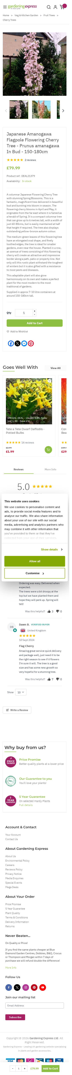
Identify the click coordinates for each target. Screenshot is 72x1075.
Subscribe (15, 1017)
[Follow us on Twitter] (17, 987)
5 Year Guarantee (15, 908)
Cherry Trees (9, 20)
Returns (10, 926)
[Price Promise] (10, 761)
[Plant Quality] (10, 781)
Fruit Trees (49, 15)
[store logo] (22, 6)
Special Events (13, 882)
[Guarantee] (10, 800)
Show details (49, 549)
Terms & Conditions (16, 917)
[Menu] (5, 7)
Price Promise (13, 904)
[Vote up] (49, 611)
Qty (9, 312)
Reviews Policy (14, 869)
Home (6, 15)
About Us (10, 856)
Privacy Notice (13, 874)
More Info (10, 967)
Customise (33, 573)
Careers (9, 865)
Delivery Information (17, 922)
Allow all (34, 561)
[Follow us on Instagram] (25, 987)
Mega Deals (11, 887)
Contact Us (11, 839)
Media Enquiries (14, 878)
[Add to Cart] (48, 449)
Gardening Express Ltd (44, 1038)
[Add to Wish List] (49, 381)
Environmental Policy (17, 860)
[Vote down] (57, 611)
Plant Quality (12, 913)
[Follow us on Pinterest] (34, 987)
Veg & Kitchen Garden (26, 15)
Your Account (13, 834)
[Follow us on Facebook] (8, 987)
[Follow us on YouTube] (42, 987)
